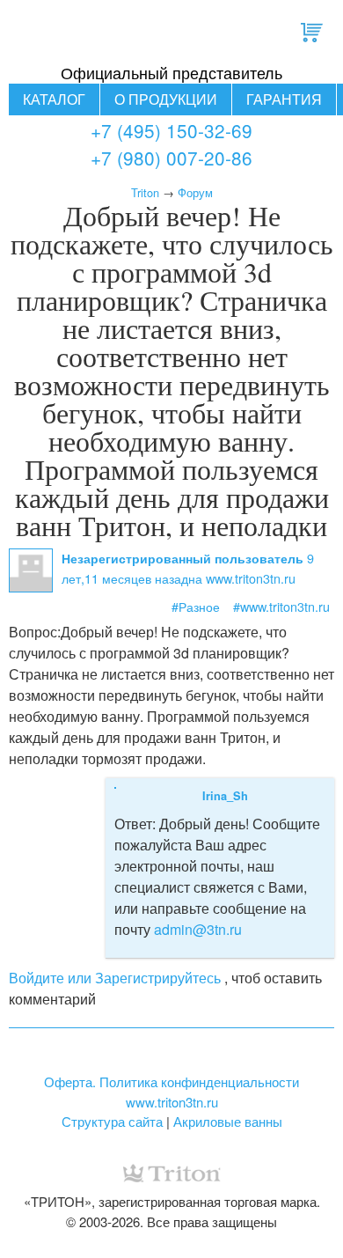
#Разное (196, 606)
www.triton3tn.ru (172, 1101)
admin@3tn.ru (198, 929)
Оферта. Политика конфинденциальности (171, 1081)
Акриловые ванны (227, 1121)
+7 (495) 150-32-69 (171, 130)
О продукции (165, 99)
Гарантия (284, 99)
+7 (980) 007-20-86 (171, 157)
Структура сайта (112, 1121)
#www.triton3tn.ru (281, 606)
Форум (195, 192)
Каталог (54, 99)
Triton (145, 192)
